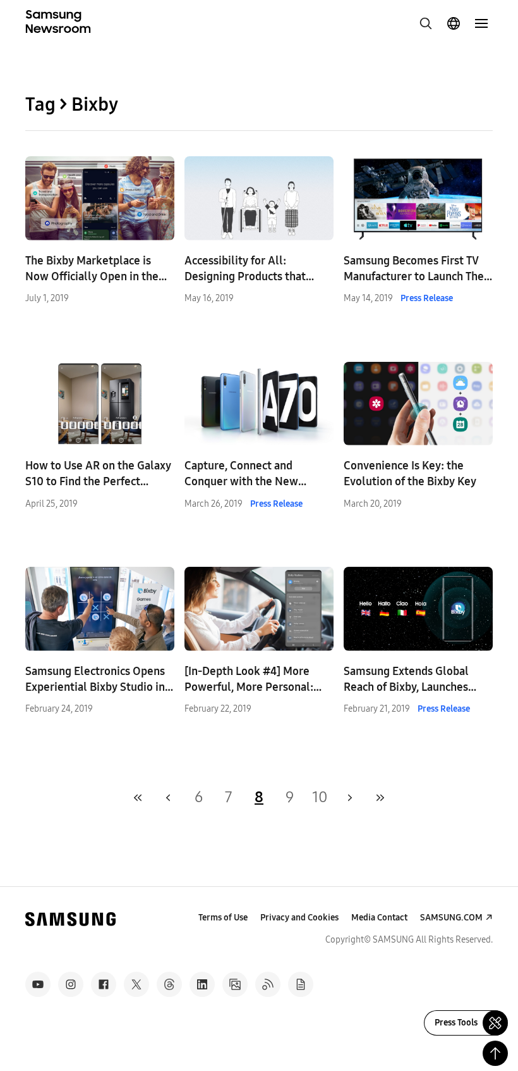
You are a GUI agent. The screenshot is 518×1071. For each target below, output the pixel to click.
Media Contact (379, 917)
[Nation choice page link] (453, 23)
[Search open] (425, 23)
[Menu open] (481, 23)
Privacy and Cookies (299, 917)
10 (320, 797)
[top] (495, 1053)
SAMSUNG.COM (451, 917)
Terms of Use (223, 917)
